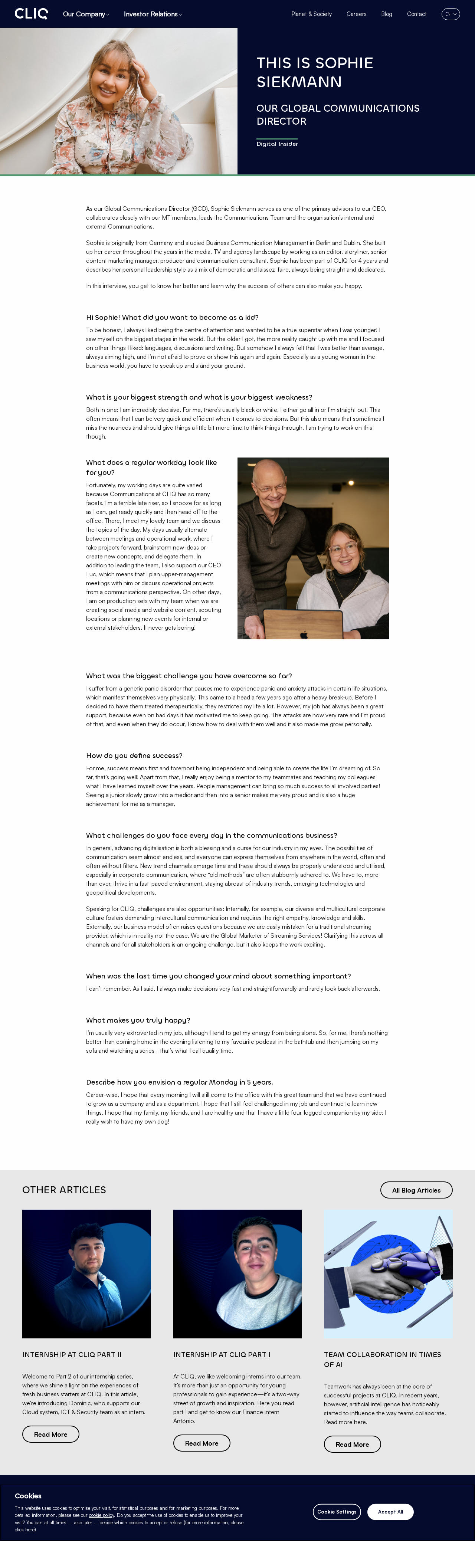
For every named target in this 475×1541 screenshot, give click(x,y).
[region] (237, 1512)
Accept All (390, 1512)
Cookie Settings (337, 1512)
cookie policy (101, 1515)
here (30, 1529)
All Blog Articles (416, 1190)
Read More (51, 1434)
